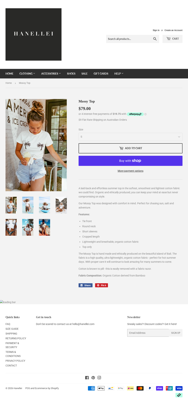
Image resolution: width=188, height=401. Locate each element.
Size (81, 129)
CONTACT (11, 365)
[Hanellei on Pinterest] (93, 378)
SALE (85, 73)
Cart (175, 38)
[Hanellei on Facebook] (87, 378)
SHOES (71, 73)
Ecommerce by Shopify (47, 388)
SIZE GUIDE (12, 328)
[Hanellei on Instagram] (99, 378)
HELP (117, 73)
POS (27, 388)
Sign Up (175, 333)
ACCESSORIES (50, 73)
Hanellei (18, 388)
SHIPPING (11, 333)
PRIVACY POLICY (15, 360)
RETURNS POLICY (16, 338)
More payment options (130, 170)
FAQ (8, 324)
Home (9, 73)
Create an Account (173, 30)
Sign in (156, 30)
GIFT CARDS (101, 73)
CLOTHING (26, 73)
